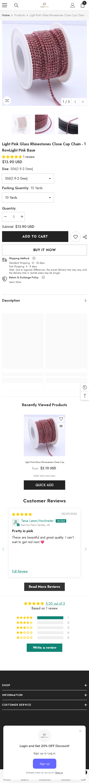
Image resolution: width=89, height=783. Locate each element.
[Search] (16, 5)
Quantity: (9, 208)
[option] (44, 63)
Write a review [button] (44, 647)
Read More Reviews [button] (44, 586)
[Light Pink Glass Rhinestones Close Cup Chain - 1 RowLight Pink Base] (44, 435)
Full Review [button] (20, 571)
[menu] (4, 5)
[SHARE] (84, 237)
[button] (75, 101)
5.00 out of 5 (55, 603)
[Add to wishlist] (61, 419)
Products (19, 15)
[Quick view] (61, 426)
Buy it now (44, 250)
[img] (22, 514)
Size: (17, 168)
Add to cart (35, 236)
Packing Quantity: (22, 188)
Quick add (44, 485)
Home (6, 15)
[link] (75, 237)
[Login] (72, 5)
